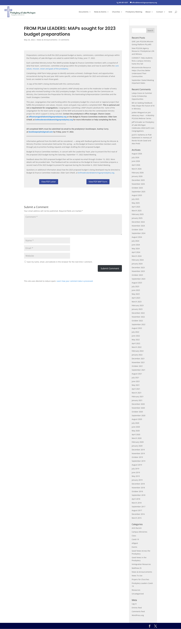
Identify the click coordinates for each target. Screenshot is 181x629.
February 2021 (138, 396)
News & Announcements (47, 40)
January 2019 (137, 480)
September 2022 (138, 324)
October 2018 (137, 491)
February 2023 (138, 305)
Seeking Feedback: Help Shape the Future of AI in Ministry (143, 106)
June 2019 (136, 472)
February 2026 (138, 172)
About (148, 12)
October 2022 (137, 320)
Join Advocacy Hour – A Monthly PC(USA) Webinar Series (143, 115)
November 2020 (138, 408)
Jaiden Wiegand (138, 112)
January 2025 (137, 218)
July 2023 (135, 286)
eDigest (135, 543)
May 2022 (136, 339)
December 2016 (138, 514)
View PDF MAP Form (98, 181)
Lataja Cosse (137, 93)
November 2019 (138, 453)
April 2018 (136, 499)
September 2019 (138, 461)
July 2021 (135, 377)
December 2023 (138, 267)
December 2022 (138, 313)
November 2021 (138, 362)
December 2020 (138, 404)
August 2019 (137, 465)
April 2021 (136, 389)
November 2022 (138, 317)
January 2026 (137, 176)
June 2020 (136, 427)
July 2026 (135, 157)
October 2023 (137, 275)
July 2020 (135, 423)
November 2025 (138, 184)
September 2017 (138, 506)
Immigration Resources (141, 564)
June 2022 (136, 336)
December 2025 (138, 180)
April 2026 (136, 165)
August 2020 (137, 419)
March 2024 (136, 256)
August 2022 (137, 328)
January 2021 (137, 400)
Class (134, 535)
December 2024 (138, 222)
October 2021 (137, 366)
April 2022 (136, 343)
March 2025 (136, 210)
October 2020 (137, 412)
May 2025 (136, 203)
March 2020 (136, 438)
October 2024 (137, 229)
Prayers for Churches (140, 579)
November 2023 (138, 271)
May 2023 (136, 294)
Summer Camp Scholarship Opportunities (142, 96)
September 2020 (138, 415)
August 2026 (137, 153)
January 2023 (137, 309)
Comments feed (138, 611)
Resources (136, 590)
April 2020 (136, 434)
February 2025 (138, 214)
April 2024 (136, 252)
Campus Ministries (139, 532)
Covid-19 (135, 539)
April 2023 (136, 298)
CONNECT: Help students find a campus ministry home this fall (142, 61)
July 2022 (135, 332)
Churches (116, 12)
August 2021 (137, 374)
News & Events (100, 12)
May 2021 (136, 385)
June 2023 (136, 290)
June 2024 (136, 245)
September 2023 (138, 279)
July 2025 (135, 199)
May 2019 (136, 476)
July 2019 (135, 468)
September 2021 (138, 370)
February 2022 (138, 351)
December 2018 (138, 484)
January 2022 (137, 355)
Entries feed (137, 607)
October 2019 (137, 457)
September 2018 (138, 495)
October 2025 (137, 188)
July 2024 (135, 241)
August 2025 (137, 195)
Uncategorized (138, 594)
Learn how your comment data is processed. (75, 281)
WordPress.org (138, 615)
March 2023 (136, 301)
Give (170, 12)
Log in (134, 604)
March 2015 (136, 518)
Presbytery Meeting (134, 12)
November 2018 (138, 487)
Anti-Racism (137, 528)
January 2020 (137, 446)
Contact (159, 12)
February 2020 (138, 442)
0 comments (64, 40)
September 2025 (138, 191)
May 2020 (136, 430)
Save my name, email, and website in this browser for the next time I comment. (59, 262)
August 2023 (137, 282)
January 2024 (137, 263)
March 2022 (136, 347)
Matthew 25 (136, 568)
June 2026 (136, 161)
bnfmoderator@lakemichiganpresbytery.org (96, 173)
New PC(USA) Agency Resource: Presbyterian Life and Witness (143, 51)
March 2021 (136, 393)
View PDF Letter (48, 181)
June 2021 (136, 381)
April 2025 (136, 207)
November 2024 (138, 226)
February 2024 (138, 260)
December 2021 (138, 358)
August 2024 (137, 237)
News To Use (137, 575)
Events (134, 547)
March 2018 (136, 503)
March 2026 (136, 169)
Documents (83, 12)
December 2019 (138, 449)
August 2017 (137, 510)
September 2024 (138, 233)
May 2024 (136, 248)
